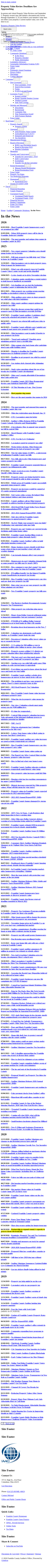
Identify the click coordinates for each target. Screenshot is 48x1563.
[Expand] (15, 39)
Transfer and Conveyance (19, 154)
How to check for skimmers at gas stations (27, 1059)
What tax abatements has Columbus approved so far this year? (20, 728)
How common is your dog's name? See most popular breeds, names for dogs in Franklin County (23, 568)
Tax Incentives (20, 138)
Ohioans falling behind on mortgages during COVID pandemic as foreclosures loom (23, 1152)
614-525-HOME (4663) (16, 1491)
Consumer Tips (20, 112)
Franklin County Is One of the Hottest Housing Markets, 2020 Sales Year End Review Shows (22, 1104)
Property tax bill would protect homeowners (28, 935)
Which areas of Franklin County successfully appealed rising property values (23, 484)
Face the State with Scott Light (23, 1309)
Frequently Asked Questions (20, 70)
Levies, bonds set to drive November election (28, 275)
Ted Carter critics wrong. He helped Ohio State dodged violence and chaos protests (22, 496)
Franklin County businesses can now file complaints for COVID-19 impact (22, 980)
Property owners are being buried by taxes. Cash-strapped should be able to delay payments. (23, 478)
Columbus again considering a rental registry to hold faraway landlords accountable (24, 280)
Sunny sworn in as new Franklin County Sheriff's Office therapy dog (22, 472)
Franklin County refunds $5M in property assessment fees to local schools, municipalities (23, 826)
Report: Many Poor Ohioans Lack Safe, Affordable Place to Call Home (22, 1400)
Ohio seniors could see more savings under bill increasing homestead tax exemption (23, 1042)
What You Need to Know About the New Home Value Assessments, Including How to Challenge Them (22, 1171)
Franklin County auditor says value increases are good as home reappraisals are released (24, 740)
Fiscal (8, 187)
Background (19, 110)
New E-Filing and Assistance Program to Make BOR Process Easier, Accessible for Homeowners (22, 1128)
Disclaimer (14, 74)
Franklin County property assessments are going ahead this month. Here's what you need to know (23, 1202)
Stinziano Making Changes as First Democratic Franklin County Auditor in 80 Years (20, 1370)
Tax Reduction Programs (19, 176)
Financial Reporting (17, 189)
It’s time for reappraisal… (21, 711)
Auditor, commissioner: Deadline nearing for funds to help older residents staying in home (23, 930)
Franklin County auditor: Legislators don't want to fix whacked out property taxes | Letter (23, 316)
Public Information (22, 60)
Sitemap (38, 1554)
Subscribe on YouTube (17, 1546)
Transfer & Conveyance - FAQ (26, 157)
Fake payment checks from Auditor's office (28, 1093)
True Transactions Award (24, 114)
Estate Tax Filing (16, 204)
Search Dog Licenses (23, 87)
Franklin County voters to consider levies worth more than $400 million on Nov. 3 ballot (22, 1158)
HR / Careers (15, 48)
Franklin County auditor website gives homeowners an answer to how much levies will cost (21, 676)
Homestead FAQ (21, 182)
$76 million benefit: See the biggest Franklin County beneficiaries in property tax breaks (23, 574)
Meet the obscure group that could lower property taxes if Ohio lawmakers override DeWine (22, 310)
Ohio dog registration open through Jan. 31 (28, 413)
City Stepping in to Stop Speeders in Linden (28, 1349)
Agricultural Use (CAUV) (24, 134)
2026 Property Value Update (25, 132)
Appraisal (13, 129)
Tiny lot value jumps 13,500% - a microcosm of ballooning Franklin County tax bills (23, 454)
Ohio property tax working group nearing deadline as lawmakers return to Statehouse (22, 292)
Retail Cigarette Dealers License (27, 98)
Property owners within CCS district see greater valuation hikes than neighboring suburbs (22, 652)
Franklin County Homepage (16, 1516)
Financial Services (17, 200)
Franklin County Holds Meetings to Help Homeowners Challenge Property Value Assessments (22, 1418)
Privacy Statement (27, 1554)
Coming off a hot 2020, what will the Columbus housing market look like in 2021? (20, 1116)
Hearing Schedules (22, 149)
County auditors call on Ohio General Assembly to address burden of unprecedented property (23, 502)
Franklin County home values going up (26, 751)
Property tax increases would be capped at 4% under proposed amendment (23, 490)
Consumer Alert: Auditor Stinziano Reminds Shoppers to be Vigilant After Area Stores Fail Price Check (23, 845)
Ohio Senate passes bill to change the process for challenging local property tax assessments (23, 918)
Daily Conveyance (22, 159)
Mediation (14, 151)
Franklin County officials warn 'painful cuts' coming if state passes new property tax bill (23, 328)
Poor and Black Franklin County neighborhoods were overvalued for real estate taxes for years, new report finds (23, 1029)
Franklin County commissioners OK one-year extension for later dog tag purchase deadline (24, 968)
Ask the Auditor (16, 44)
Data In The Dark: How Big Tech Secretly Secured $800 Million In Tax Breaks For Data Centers (23, 992)
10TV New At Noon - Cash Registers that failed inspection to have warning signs (22, 814)
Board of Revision (17, 143)
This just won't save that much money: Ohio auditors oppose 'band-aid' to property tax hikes (23, 658)
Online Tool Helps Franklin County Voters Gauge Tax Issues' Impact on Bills (23, 1364)
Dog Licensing (15, 82)
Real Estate (10, 121)
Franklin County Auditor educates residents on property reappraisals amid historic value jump (23, 768)
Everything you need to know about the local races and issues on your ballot (23, 670)
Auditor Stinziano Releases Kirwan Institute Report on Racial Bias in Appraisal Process (23, 1010)
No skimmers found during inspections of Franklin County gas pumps (22, 1338)
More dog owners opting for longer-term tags (29, 1225)
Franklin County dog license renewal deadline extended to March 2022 (20, 900)
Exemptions (19, 161)
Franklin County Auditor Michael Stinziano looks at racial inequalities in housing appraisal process (23, 1164)
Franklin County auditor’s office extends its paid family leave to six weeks (23, 1326)
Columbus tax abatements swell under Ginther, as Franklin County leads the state (21, 634)
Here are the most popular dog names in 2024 (29, 397)
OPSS (12, 68)
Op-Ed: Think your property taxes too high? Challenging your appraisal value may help (23, 524)
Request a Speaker (22, 58)
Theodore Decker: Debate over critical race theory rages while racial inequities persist (23, 1004)
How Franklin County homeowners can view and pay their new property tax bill (24, 580)
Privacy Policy (15, 72)
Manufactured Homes (18, 140)
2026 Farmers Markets (23, 116)
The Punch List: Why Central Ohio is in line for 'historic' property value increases (23, 756)
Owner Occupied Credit (19, 184)
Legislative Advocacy (18, 62)
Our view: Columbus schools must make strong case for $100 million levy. (22, 706)
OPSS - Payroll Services (15, 1523)
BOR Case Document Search (26, 145)
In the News (19, 56)
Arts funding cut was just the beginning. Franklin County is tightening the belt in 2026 (22, 286)
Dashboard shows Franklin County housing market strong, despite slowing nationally (23, 864)
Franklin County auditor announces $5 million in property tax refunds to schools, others (21, 950)
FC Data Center (16, 50)
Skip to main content (8, 2)
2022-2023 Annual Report (26, 797)
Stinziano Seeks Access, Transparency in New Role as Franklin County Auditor (24, 1376)
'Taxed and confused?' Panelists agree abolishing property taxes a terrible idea (21, 340)
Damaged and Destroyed (24, 136)
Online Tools (11, 1526)
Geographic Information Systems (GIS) (24, 64)
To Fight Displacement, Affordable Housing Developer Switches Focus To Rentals (23, 1406)
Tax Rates (10, 1529)
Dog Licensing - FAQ (23, 85)
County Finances (16, 191)
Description (19, 108)
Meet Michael (15, 46)
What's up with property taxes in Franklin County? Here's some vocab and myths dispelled (23, 270)
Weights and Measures (18, 105)
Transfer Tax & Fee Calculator (26, 163)
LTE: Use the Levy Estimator (22, 439)
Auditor (9, 210)
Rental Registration (17, 166)
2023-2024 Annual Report (26, 513)
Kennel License (20, 96)
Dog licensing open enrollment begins (25, 939)
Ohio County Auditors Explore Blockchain (28, 1353)
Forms (17, 89)
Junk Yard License (21, 102)
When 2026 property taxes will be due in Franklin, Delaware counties (22, 234)
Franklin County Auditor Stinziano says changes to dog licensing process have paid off (22, 1140)
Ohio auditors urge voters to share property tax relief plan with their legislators (23, 298)
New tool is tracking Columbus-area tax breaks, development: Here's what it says (22, 956)
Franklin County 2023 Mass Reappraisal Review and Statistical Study (22, 382)
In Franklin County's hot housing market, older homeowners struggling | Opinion (22, 870)
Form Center (15, 66)
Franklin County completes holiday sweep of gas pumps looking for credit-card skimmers (23, 1064)
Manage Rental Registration (25, 168)
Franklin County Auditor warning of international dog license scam (20, 1292)
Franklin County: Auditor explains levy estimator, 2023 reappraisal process (21, 852)
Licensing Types (16, 94)
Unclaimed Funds (16, 194)
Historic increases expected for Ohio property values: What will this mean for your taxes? (24, 786)
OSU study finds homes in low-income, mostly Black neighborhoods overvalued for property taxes (24, 1016)
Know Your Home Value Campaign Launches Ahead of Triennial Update (20, 1220)
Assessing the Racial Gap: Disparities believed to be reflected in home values (24, 974)
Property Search (16, 124)
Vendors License (21, 100)
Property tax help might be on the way (26, 1281)
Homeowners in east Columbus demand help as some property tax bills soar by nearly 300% (23, 562)
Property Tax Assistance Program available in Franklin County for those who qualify (23, 912)
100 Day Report (22, 1321)
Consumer (9, 79)
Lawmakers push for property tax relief (27, 443)
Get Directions (7, 1486)
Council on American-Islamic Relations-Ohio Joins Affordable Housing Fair (23, 986)
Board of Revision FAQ (24, 147)
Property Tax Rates (17, 174)
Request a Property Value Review (13, 26)
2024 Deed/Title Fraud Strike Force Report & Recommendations (23, 508)
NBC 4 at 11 (16, 723)
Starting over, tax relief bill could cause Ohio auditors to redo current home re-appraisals (23, 664)
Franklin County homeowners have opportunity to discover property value (20, 894)
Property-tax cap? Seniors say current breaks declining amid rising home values (24, 530)
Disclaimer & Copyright (10, 1554)
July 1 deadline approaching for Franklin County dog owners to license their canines (22, 1054)
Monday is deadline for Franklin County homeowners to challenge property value (22, 352)
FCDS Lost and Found (23, 91)
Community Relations (18, 53)
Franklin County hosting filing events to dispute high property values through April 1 (22, 536)
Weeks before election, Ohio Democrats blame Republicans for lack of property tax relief (21, 448)
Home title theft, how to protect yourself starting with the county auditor (21, 1036)
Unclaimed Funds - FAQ (24, 198)
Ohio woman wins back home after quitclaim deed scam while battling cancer (23, 346)
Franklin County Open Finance (17, 1519)
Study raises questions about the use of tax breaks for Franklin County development (22, 370)
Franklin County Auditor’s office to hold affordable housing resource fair (22, 542)
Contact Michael (16, 76)
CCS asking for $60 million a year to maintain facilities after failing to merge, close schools (21, 646)
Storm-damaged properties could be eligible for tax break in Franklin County (23, 998)
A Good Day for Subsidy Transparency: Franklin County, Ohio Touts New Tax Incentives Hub (22, 1022)
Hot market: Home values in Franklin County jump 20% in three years (21, 1190)
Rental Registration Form (24, 170)
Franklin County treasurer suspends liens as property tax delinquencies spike (23, 466)
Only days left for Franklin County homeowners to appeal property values (20, 518)
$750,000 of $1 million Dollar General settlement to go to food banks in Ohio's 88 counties (21, 622)
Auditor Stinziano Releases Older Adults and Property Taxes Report (23, 882)
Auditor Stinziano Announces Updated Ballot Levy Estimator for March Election (24, 1264)
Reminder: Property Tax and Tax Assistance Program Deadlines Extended (23, 1236)
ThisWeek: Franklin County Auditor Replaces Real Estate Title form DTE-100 (20, 1344)
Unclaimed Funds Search (24, 196)
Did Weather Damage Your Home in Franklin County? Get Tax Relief (20, 1382)
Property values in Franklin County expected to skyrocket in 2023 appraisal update (24, 792)
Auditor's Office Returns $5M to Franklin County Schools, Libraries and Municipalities (22, 422)
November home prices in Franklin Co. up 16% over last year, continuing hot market (23, 924)
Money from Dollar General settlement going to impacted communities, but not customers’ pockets (23, 616)
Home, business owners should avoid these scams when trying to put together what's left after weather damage (22, 549)
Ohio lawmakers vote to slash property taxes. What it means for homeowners (23, 264)
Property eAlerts (21, 126)
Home (3, 210)
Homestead (14, 179)
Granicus (5, 1560)
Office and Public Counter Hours (22, 42)
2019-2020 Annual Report (26, 1247)
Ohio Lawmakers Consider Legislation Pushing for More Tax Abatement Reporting (21, 962)
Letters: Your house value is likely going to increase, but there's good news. (22, 734)
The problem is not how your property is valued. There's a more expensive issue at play (22, 682)
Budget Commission (17, 202)
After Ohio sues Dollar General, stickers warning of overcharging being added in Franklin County (23, 820)
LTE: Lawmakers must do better (24, 417)
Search (3, 35)
